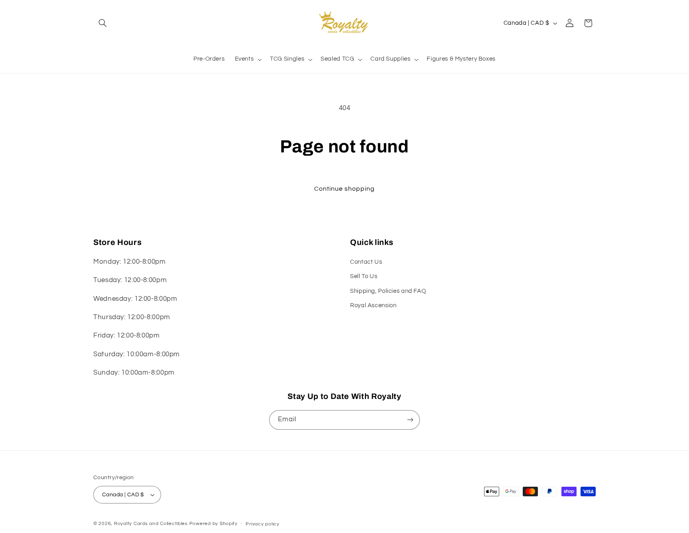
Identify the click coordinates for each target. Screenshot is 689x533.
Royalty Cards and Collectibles (151, 523)
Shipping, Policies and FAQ (388, 291)
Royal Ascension (373, 305)
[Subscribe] (410, 420)
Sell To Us (363, 276)
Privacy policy (262, 524)
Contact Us (366, 262)
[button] (102, 23)
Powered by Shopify (213, 523)
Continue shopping (344, 189)
